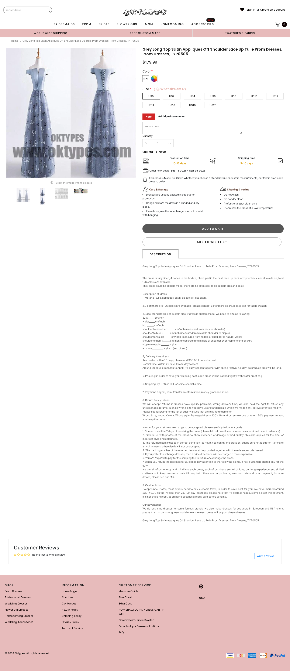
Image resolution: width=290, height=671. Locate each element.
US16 (172, 105)
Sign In (250, 9)
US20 (213, 105)
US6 (213, 96)
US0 (151, 96)
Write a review (265, 556)
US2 (171, 96)
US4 (192, 96)
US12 (275, 96)
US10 (254, 96)
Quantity (147, 136)
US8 (233, 96)
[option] (50, 33)
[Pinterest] (201, 586)
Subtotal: (148, 152)
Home (14, 40)
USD (202, 598)
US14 (151, 105)
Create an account (272, 9)
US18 (192, 105)
